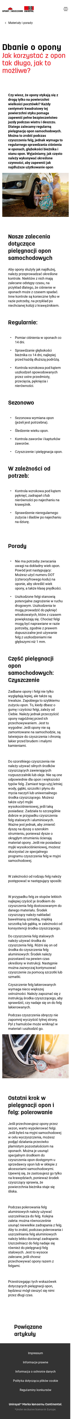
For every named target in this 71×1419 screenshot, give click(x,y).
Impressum (35, 1353)
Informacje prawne (35, 1362)
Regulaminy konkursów (35, 1390)
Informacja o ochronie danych (35, 1371)
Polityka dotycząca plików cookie (35, 1381)
